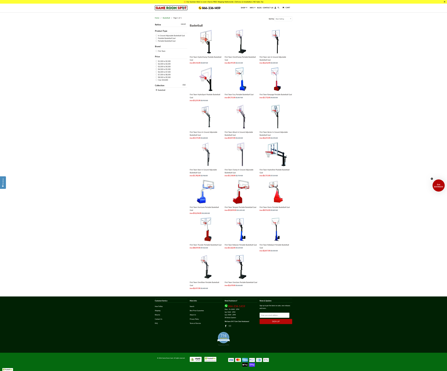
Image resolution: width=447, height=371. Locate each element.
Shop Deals (201, 201)
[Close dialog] (266, 152)
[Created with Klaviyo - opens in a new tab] (223, 219)
